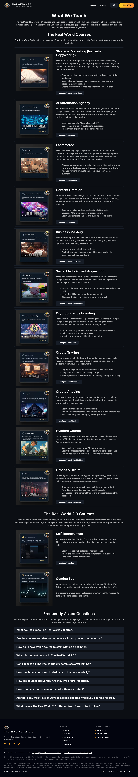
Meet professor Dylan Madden (71, 303)
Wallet (66, 741)
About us (102, 730)
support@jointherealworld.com (46, 753)
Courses (92, 5)
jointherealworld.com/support (78, 753)
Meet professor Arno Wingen (70, 261)
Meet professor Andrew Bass (70, 93)
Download (102, 734)
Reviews (67, 744)
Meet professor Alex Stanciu (70, 502)
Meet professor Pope (67, 135)
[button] (69, 630)
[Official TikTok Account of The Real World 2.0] (14, 743)
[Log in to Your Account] (114, 5)
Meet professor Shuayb (68, 180)
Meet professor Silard (67, 421)
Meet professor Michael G (69, 382)
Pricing (103, 5)
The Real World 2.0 (21, 4)
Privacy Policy (108, 771)
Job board (68, 737)
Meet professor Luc (66, 563)
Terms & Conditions (125, 771)
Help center (103, 737)
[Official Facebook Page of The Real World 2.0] (10, 743)
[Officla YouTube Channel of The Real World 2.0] (5, 743)
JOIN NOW (126, 5)
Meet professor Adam (67, 343)
